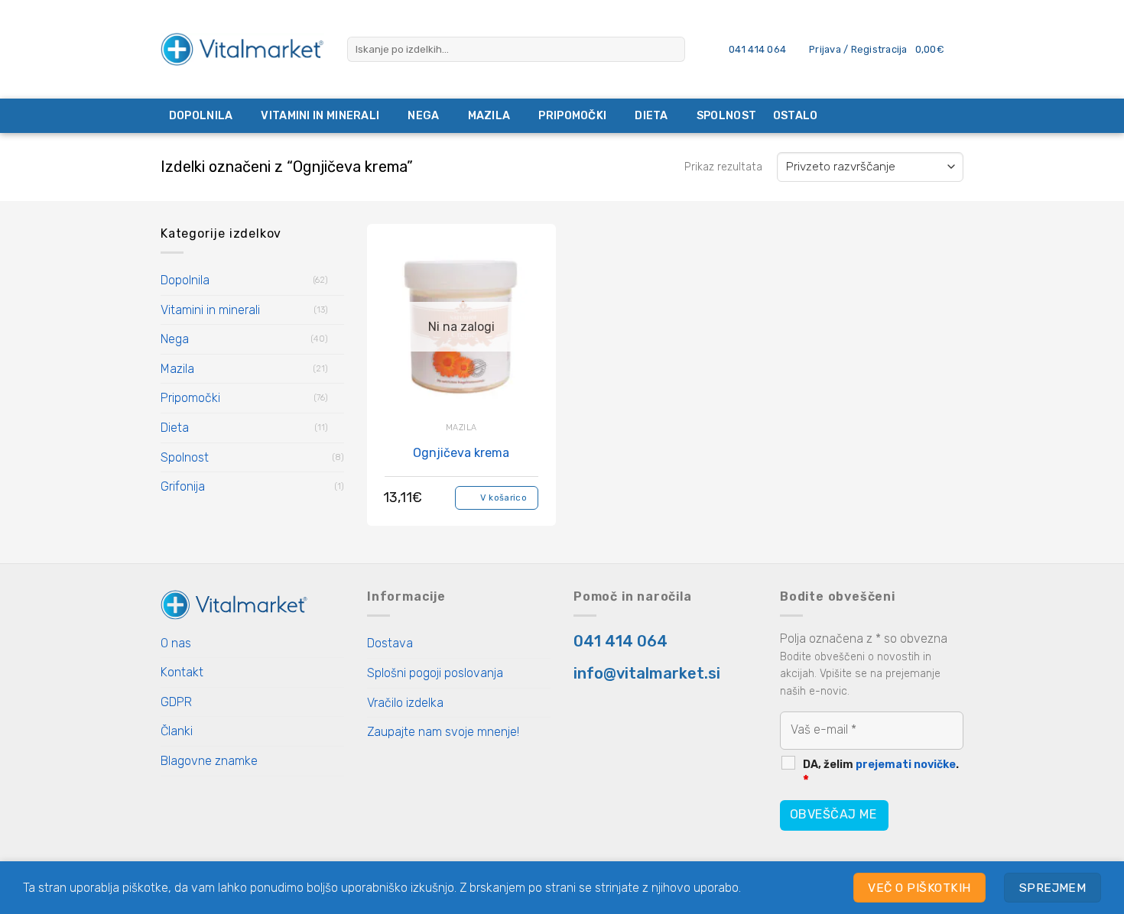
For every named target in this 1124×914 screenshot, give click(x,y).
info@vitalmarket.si (646, 673)
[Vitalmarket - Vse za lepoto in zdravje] (242, 49)
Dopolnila (201, 115)
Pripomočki (572, 115)
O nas (176, 643)
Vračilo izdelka (405, 702)
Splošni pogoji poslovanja (435, 673)
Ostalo (795, 115)
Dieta (651, 115)
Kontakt (182, 672)
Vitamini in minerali (320, 115)
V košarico (503, 497)
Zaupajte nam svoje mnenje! (443, 731)
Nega (423, 115)
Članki (177, 731)
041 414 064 (620, 641)
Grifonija (183, 486)
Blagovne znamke (209, 761)
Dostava (390, 643)
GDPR (176, 702)
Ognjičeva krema (461, 453)
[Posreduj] (671, 50)
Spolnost (726, 115)
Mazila (489, 115)
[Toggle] (338, 280)
